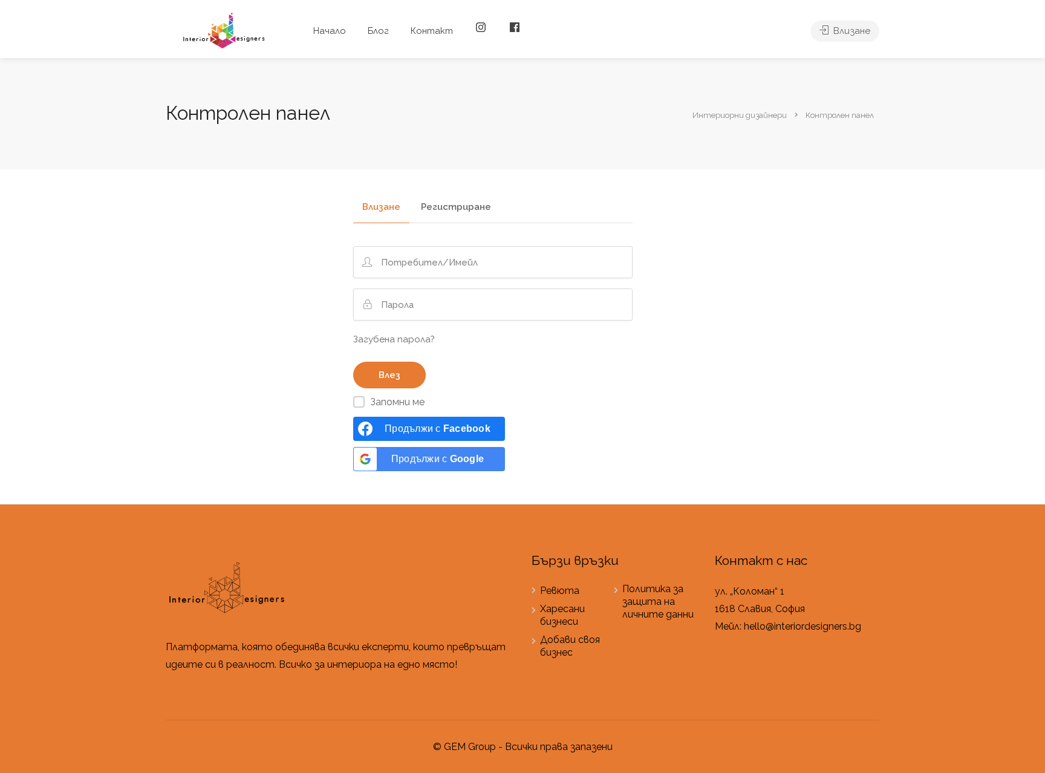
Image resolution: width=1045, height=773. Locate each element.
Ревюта (559, 590)
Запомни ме (397, 402)
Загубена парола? (394, 339)
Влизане (850, 30)
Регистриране (456, 207)
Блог (378, 30)
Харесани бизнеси (562, 615)
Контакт (432, 30)
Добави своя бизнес (570, 646)
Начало (329, 30)
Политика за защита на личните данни (658, 601)
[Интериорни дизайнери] (223, 30)
